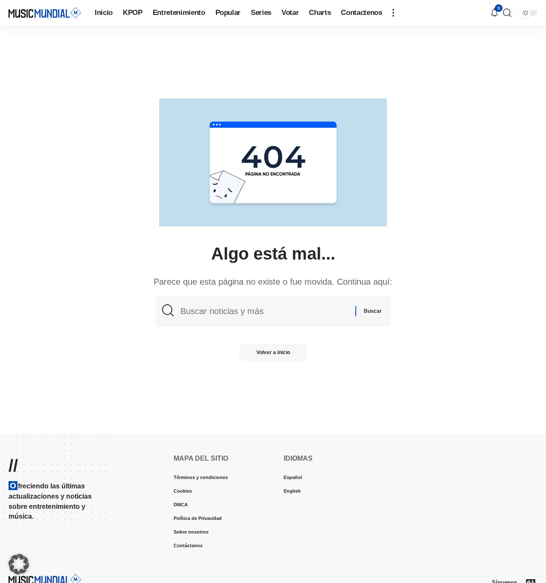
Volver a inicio (273, 352)
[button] (393, 13)
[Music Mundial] (45, 12)
